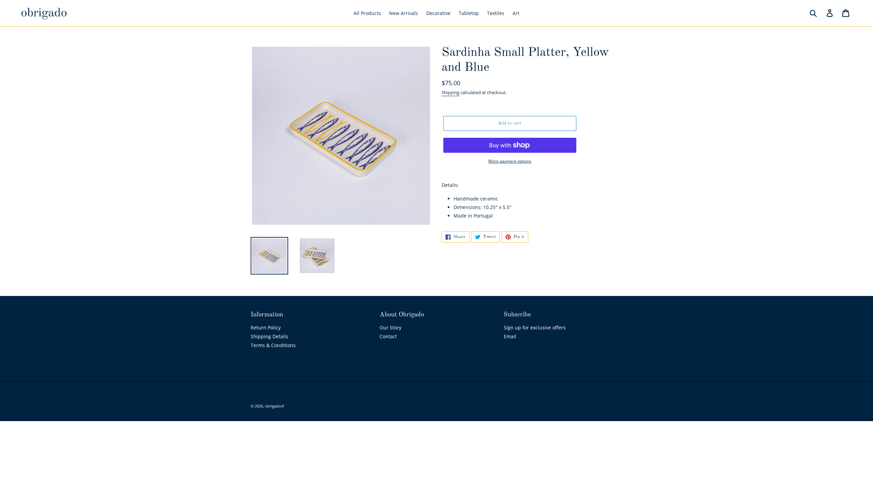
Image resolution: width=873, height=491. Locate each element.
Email (510, 336)
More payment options (509, 161)
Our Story (390, 327)
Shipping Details (269, 336)
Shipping (450, 92)
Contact (388, 336)
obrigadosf (274, 405)
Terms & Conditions (273, 345)
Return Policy (266, 327)
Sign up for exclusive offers (535, 327)
